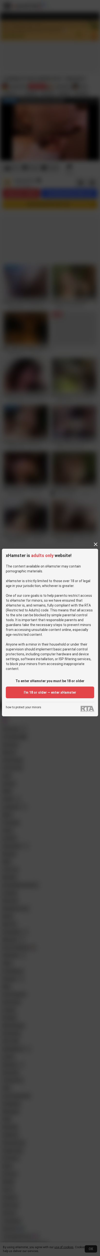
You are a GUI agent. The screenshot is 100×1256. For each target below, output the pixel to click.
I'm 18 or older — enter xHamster (50, 692)
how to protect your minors (23, 707)
